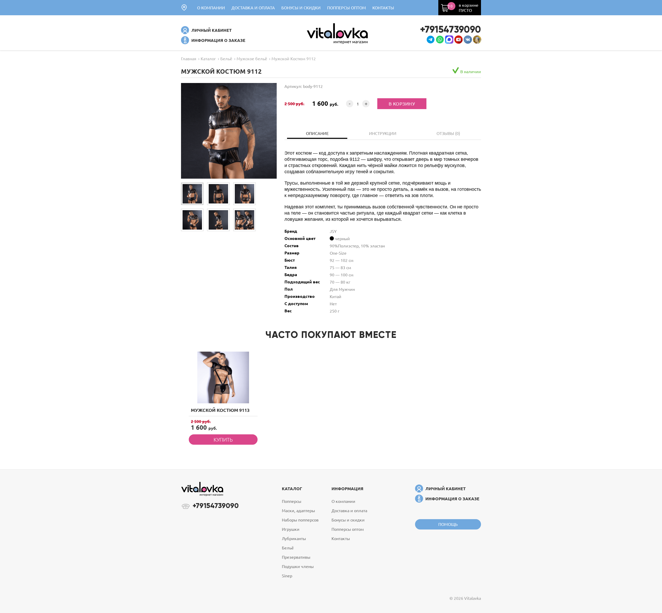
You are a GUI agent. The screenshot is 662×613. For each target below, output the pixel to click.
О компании (211, 7)
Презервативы (296, 556)
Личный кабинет (211, 30)
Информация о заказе (218, 40)
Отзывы (448, 133)
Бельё (288, 547)
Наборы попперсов (300, 519)
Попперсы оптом (346, 7)
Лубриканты (294, 538)
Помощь (448, 524)
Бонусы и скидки (301, 7)
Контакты (383, 7)
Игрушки (290, 529)
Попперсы (291, 501)
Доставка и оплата (253, 7)
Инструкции (382, 133)
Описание (317, 133)
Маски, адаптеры (298, 510)
